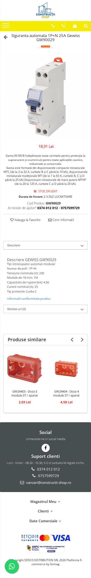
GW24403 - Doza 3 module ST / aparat (24, 393)
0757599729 (48, 475)
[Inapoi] (3, 37)
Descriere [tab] (13, 245)
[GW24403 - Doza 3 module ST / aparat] (24, 368)
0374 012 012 (48, 469)
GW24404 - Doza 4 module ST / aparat (66, 393)
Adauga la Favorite (27, 220)
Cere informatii (63, 220)
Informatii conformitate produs (28, 298)
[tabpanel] (46, 97)
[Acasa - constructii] (46, 10)
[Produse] (6, 26)
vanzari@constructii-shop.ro (48, 482)
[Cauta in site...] (86, 25)
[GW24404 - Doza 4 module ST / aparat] (66, 368)
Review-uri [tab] (16, 309)
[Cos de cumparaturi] (75, 25)
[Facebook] (46, 448)
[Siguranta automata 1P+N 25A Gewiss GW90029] (46, 97)
